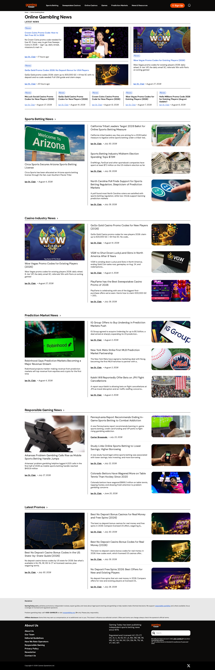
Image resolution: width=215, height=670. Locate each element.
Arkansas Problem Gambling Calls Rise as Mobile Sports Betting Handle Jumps (53, 457)
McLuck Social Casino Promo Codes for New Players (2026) (39, 97)
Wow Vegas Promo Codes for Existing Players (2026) (159, 60)
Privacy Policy (32, 648)
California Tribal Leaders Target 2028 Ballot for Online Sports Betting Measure (118, 128)
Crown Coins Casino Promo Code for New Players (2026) (106, 97)
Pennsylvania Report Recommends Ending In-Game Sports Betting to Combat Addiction (117, 419)
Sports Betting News (39, 119)
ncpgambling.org (69, 613)
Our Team (29, 634)
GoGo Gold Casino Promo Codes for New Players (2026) (73, 97)
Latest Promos (35, 507)
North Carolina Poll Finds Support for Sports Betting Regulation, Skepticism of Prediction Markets (116, 184)
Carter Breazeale (99, 437)
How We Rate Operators (36, 641)
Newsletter (30, 652)
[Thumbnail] (55, 143)
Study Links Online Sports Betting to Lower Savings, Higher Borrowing (116, 447)
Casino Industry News (40, 218)
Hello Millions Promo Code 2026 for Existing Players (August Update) (174, 98)
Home (26, 12)
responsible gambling (162, 606)
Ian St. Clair (30, 56)
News (28, 28)
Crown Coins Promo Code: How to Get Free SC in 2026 (41, 34)
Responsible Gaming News (43, 410)
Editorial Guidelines (34, 638)
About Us (29, 631)
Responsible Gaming (35, 645)
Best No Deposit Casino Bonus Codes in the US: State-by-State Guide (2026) (53, 554)
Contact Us (30, 655)
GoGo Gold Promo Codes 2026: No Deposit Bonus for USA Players (57, 70)
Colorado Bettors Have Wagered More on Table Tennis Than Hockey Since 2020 (118, 475)
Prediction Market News (41, 315)
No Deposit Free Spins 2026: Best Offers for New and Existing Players (116, 571)
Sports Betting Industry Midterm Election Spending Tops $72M (115, 155)
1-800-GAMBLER (177, 639)
